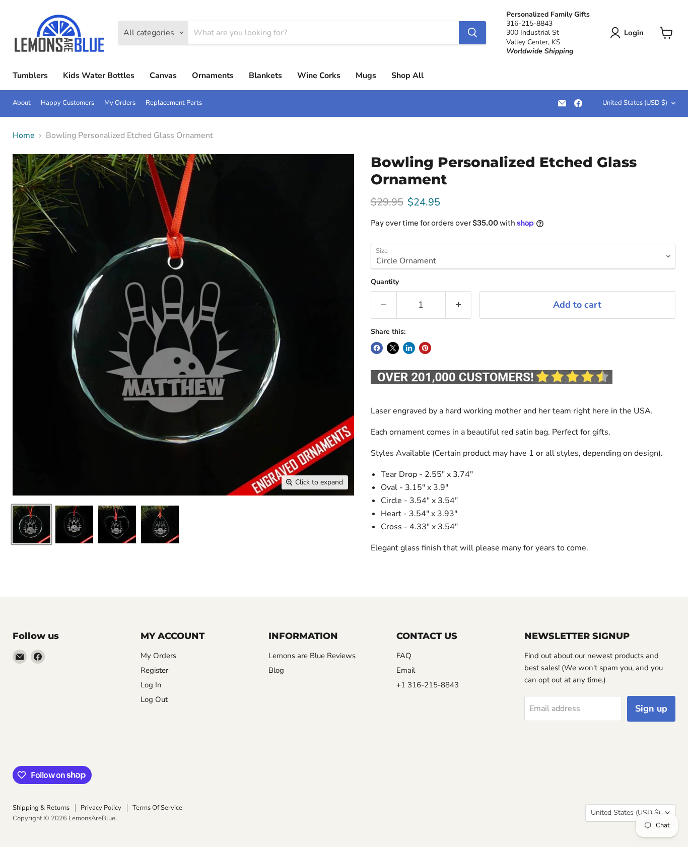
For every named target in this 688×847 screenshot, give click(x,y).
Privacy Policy (101, 807)
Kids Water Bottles (98, 75)
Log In (151, 685)
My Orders (119, 103)
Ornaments (213, 75)
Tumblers (30, 75)
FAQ (403, 656)
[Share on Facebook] (377, 348)
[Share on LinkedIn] (409, 348)
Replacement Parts (174, 103)
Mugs (366, 75)
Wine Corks (318, 75)
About (22, 103)
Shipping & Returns (41, 807)
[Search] (472, 32)
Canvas (163, 75)
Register (154, 670)
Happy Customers (67, 103)
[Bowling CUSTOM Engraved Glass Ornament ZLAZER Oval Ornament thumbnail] (74, 524)
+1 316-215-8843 (427, 685)
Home (24, 135)
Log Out (154, 699)
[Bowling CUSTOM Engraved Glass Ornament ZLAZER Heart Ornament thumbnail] (117, 524)
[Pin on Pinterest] (425, 348)
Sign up (651, 708)
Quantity (385, 282)
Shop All (407, 75)
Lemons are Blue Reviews (312, 656)
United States (634, 102)
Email (405, 670)
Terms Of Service (157, 807)
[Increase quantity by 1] (458, 305)
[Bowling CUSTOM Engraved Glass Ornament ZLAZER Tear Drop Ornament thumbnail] (160, 524)
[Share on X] (393, 348)
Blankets (265, 75)
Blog (276, 670)
